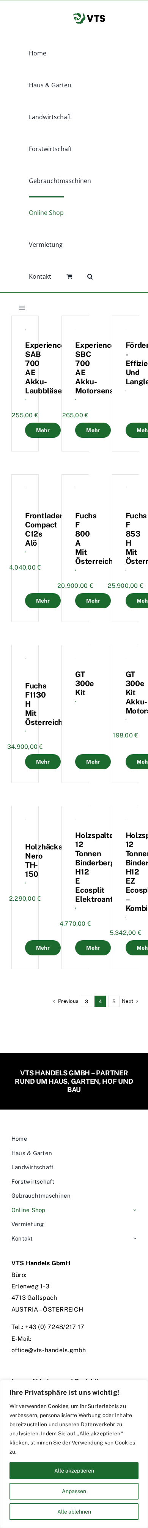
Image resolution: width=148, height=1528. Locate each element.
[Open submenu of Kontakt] (135, 1238)
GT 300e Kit (84, 683)
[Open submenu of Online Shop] (135, 1210)
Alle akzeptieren (74, 1471)
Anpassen (74, 1491)
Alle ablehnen (74, 1512)
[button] (90, 276)
